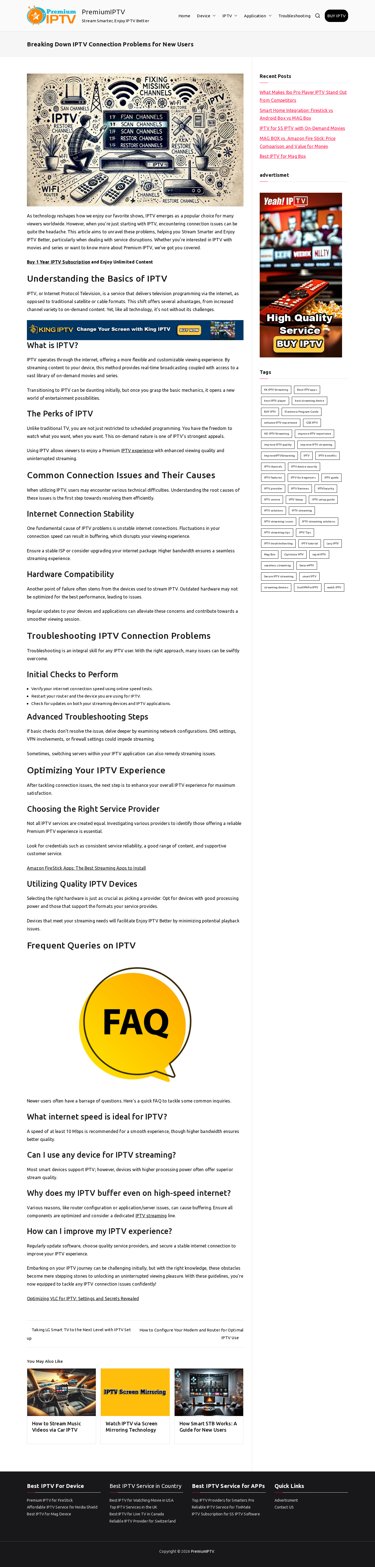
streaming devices (276, 587)
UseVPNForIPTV (307, 587)
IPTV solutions (273, 510)
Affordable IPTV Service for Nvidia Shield (62, 1507)
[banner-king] (135, 329)
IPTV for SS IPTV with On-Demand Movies (302, 128)
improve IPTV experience (314, 433)
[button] (213, 15)
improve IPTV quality (278, 444)
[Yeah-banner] (301, 274)
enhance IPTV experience (280, 422)
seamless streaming (277, 565)
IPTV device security (304, 466)
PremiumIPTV (103, 12)
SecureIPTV (307, 565)
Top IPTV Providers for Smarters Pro (223, 1500)
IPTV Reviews (300, 488)
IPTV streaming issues (278, 521)
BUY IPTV (336, 15)
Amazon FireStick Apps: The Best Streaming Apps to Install (86, 868)
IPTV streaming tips (277, 532)
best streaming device (309, 400)
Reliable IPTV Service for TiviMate (221, 1507)
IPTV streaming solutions (318, 521)
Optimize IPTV (294, 554)
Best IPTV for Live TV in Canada (137, 1514)
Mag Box (269, 554)
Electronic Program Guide (301, 411)
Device (203, 15)
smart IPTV (309, 576)
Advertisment (286, 1500)
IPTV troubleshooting (278, 543)
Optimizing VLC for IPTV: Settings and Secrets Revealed (83, 1298)
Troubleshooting (294, 15)
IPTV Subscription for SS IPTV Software (226, 1514)
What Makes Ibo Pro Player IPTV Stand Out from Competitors (303, 96)
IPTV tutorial (309, 543)
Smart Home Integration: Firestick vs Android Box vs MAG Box (296, 114)
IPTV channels (273, 466)
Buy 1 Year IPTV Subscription (58, 261)
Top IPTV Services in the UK (133, 1507)
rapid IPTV (319, 554)
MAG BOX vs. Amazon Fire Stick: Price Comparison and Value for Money (297, 142)
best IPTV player (275, 400)
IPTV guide (331, 477)
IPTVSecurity (326, 488)
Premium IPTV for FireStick (50, 1500)
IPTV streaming (151, 1215)
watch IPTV (334, 587)
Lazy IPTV (333, 543)
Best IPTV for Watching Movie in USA (141, 1500)
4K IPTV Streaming (276, 389)
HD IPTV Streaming (276, 433)
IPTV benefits (327, 455)
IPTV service (272, 499)
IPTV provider (273, 488)
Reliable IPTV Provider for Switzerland (143, 1521)
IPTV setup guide (323, 499)
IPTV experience (137, 450)
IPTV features (273, 477)
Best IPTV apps (307, 389)
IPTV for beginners (303, 477)
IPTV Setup (296, 499)
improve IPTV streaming (316, 444)
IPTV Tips (305, 532)
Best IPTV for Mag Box (283, 156)
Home (184, 15)
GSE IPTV (312, 422)
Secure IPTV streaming (278, 576)
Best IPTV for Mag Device (49, 1514)
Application (255, 15)
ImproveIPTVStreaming (279, 455)
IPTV (227, 15)
